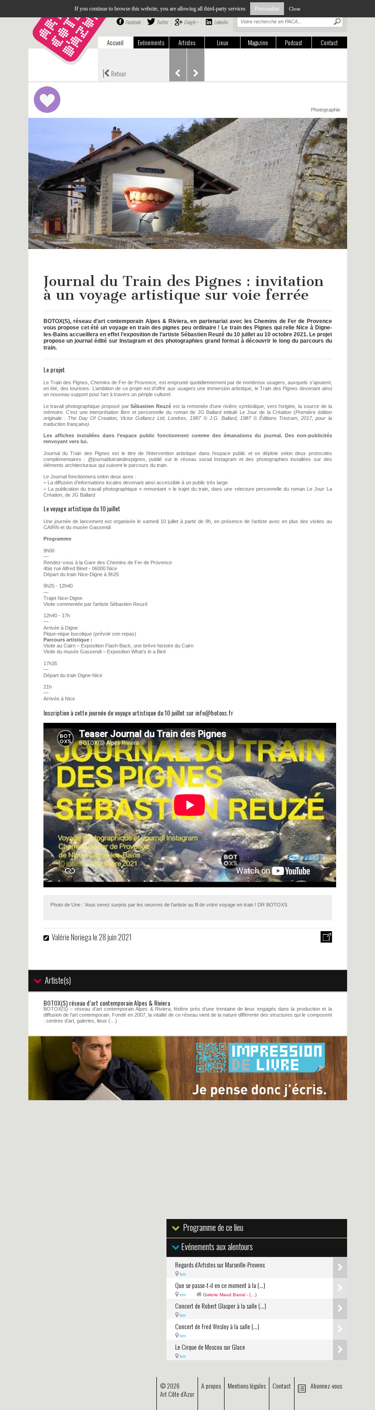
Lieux (222, 42)
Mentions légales (247, 1385)
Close (294, 8)
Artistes (186, 42)
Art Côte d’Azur (177, 1394)
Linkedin (220, 22)
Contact (329, 42)
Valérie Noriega (72, 937)
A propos (211, 1385)
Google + (191, 22)
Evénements (151, 42)
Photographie (325, 109)
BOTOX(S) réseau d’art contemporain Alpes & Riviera (106, 1002)
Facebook (132, 22)
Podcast (293, 42)
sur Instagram (127, 341)
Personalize (267, 8)
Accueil (115, 42)
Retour (114, 73)
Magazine (258, 42)
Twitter (162, 22)
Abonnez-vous (326, 1385)
